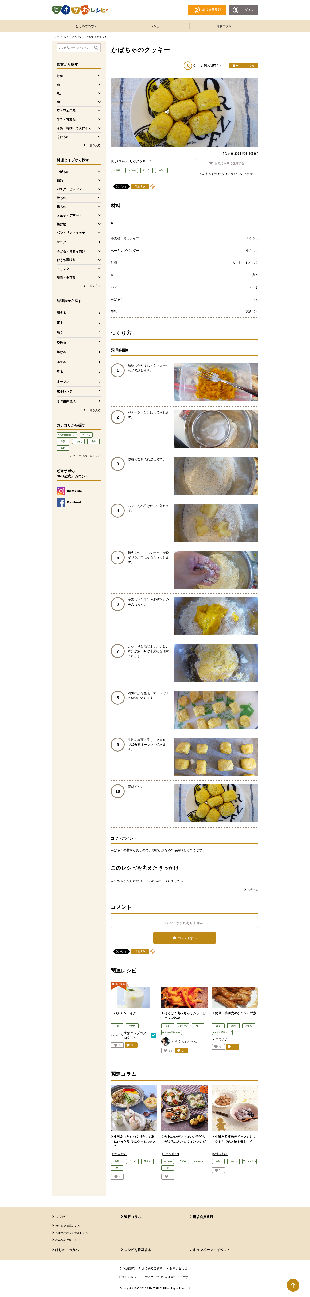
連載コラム (224, 26)
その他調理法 (66, 401)
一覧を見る (94, 145)
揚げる (61, 352)
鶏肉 (233, 1026)
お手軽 (248, 1026)
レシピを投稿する (137, 1250)
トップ (55, 36)
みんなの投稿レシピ (67, 435)
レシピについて (73, 36)
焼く (60, 332)
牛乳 (63, 441)
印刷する (140, 186)
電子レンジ (65, 391)
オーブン (63, 381)
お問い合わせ (178, 1268)
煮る (60, 371)
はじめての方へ (86, 26)
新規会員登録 (203, 1217)
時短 (63, 448)
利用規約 (129, 1268)
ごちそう (78, 441)
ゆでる (61, 362)
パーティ (86, 435)
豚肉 (93, 441)
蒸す (60, 322)
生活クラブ (154, 1277)
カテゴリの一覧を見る (87, 456)
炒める (61, 342)
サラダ (61, 242)
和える (61, 312)
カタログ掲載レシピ (67, 1225)
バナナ (132, 1026)
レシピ (155, 26)
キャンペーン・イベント (211, 1250)
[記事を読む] (119, 1154)
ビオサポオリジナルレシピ (71, 1232)
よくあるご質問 (152, 1268)
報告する (252, 889)
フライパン (183, 1026)
